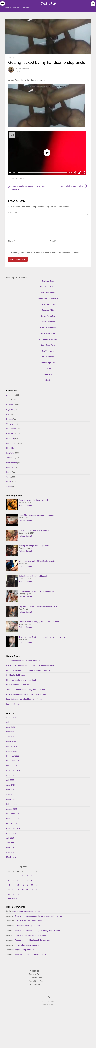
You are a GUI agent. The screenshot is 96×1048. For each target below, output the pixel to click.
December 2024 (12, 813)
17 (18, 885)
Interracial (10, 452)
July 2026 (10, 722)
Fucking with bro (12, 704)
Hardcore (10, 438)
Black (8, 414)
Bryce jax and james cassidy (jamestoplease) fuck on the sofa (39, 915)
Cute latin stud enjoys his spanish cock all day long (26, 694)
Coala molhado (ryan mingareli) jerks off (30, 935)
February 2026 (12, 746)
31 (18, 894)
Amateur (9, 395)
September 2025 (13, 770)
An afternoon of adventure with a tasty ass (23, 660)
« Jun (8, 898)
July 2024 (10, 837)
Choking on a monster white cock (27, 911)
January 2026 (11, 751)
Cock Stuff (46, 1002)
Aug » (14, 898)
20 (32, 885)
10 (18, 880)
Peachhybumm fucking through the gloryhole (32, 940)
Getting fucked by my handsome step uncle (46, 62)
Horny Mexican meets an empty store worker (36, 515)
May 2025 (10, 789)
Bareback (10, 404)
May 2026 (10, 731)
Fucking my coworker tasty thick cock (33, 500)
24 (18, 889)
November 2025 (12, 760)
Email (53, 241)
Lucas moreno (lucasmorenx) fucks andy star (37, 591)
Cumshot (10, 423)
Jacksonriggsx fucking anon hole (27, 925)
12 (27, 880)
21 (37, 885)
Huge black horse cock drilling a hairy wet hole (28, 187)
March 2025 (11, 799)
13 (32, 880)
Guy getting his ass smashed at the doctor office (38, 606)
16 (13, 885)
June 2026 (10, 727)
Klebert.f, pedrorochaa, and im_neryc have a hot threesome (30, 665)
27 (32, 889)
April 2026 (10, 736)
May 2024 (10, 847)
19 (27, 885)
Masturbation (11, 462)
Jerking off (12, 57)
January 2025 (11, 809)
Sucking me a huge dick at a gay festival (35, 545)
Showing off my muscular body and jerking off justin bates (37, 930)
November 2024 (12, 818)
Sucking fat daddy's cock (16, 675)
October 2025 (11, 765)
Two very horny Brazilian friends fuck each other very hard (42, 636)
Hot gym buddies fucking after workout (34, 530)
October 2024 (11, 823)
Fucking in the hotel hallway (67, 185)
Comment (13, 212)
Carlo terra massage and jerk (18, 684)
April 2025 (10, 794)
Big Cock (10, 409)
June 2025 (10, 784)
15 (9, 885)
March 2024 (11, 857)
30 (13, 894)
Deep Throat (11, 428)
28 (37, 889)
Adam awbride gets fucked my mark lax (30, 954)
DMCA (45, 1004)
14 (37, 880)
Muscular (10, 467)
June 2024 (10, 842)
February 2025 (12, 804)
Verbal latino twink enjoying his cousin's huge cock (39, 621)
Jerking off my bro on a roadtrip (27, 944)
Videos (9, 486)
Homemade (11, 443)
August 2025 (11, 775)
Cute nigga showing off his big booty (33, 576)
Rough (9, 472)
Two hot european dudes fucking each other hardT (26, 689)
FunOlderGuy (22, 68)
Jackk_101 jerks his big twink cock (28, 920)
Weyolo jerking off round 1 (25, 949)
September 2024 (13, 828)
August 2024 (11, 833)
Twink (8, 477)
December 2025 (12, 755)
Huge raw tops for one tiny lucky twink (21, 680)
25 (23, 889)
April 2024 (10, 852)
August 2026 (11, 717)
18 (23, 885)
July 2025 (10, 780)
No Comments (18, 178)
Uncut (8, 481)
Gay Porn (10, 433)
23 (13, 889)
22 (9, 889)
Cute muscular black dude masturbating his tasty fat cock (29, 670)
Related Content (25, 505)
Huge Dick (10, 448)
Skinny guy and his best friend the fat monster (37, 560)
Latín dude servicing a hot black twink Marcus (24, 699)
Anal (8, 399)
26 (27, 889)
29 (9, 894)
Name (11, 241)
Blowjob (9, 419)
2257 (51, 1004)
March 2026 (11, 741)
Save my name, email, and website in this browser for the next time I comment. (45, 252)
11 (23, 880)
